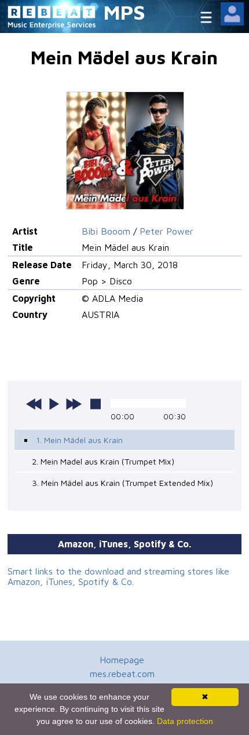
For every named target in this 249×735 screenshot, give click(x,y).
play (53, 403)
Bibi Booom (106, 231)
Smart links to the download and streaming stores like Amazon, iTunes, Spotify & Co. (118, 576)
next (73, 404)
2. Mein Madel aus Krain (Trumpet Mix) (103, 461)
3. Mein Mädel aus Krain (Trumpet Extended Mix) (122, 483)
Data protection (185, 721)
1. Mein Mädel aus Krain (79, 440)
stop (95, 404)
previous (34, 404)
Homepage (122, 659)
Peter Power (166, 231)
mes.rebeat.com (122, 673)
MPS (124, 12)
